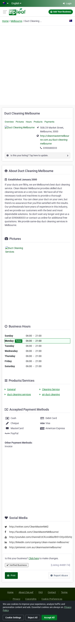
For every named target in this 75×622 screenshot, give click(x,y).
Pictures (20, 121)
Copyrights (30, 599)
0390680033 (50, 148)
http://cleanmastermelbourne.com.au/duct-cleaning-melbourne (54, 139)
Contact (52, 592)
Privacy (16, 599)
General (11, 389)
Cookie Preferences (52, 599)
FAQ (41, 592)
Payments (49, 121)
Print (12, 575)
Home (5, 21)
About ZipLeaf (26, 592)
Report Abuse (60, 575)
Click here (34, 558)
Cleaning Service (51, 389)
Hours (29, 121)
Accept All (49, 617)
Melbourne (16, 21)
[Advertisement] (37, 64)
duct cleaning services (19, 394)
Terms (64, 592)
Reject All (32, 617)
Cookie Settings (13, 617)
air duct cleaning (51, 394)
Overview (9, 121)
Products (38, 121)
